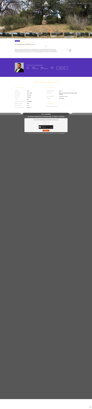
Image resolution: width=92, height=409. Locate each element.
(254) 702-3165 (35, 68)
